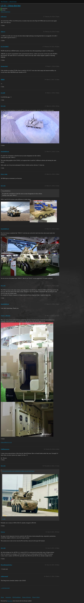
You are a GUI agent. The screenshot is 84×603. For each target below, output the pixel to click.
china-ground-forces (5, 11)
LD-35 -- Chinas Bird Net (11, 6)
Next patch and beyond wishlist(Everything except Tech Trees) (18, 471)
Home (2, 597)
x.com (3, 519)
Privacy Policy (36, 597)
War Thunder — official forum (8, 1)
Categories (8, 597)
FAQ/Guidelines (16, 597)
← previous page (5, 588)
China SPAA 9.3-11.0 (6, 442)
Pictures (4, 458)
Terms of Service (26, 597)
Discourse (9, 601)
